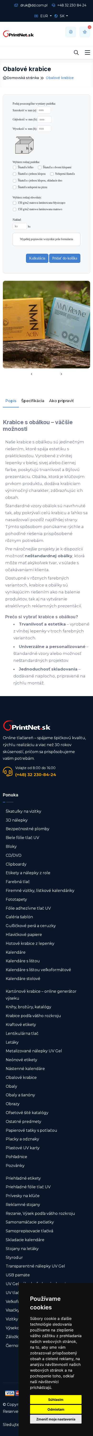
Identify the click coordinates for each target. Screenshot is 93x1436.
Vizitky (12, 1319)
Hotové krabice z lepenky (30, 943)
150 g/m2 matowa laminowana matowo (40, 209)
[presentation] (32, 374)
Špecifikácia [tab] (32, 401)
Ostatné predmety (23, 1121)
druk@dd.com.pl (33, 5)
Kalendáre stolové (23, 978)
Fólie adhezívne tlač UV (28, 908)
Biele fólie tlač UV (22, 837)
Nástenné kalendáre (25, 1068)
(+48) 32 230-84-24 (35, 774)
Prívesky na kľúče (23, 1196)
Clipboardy (16, 864)
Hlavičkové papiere (24, 934)
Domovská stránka (23, 78)
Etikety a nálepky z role (28, 873)
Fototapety (16, 899)
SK (62, 16)
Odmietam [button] (55, 1409)
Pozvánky (15, 1165)
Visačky (13, 1310)
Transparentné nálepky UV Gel (35, 1266)
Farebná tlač (18, 881)
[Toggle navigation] (87, 53)
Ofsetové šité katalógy (27, 1112)
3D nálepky (17, 820)
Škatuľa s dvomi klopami (57, 167)
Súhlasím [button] (55, 1399)
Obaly (11, 1086)
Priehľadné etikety (23, 1178)
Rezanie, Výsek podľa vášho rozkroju (40, 1213)
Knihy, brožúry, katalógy (28, 1007)
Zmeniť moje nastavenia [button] (55, 1419)
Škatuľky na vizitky (23, 811)
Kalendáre (16, 952)
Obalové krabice (21, 1077)
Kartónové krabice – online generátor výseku (41, 995)
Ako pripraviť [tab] (61, 401)
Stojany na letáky (22, 1248)
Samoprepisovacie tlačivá (29, 1231)
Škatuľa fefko (25, 167)
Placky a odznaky (22, 1139)
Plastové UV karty (23, 1148)
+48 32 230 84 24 (71, 5)
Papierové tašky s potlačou (31, 1130)
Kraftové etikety (21, 1024)
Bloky (11, 846)
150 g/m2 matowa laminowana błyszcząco (41, 202)
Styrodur (14, 1257)
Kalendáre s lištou (23, 961)
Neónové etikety (21, 1060)
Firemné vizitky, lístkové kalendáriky (40, 890)
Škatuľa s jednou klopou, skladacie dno (40, 180)
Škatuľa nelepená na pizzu (33, 187)
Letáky (12, 1042)
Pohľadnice (16, 1156)
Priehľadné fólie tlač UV (28, 1187)
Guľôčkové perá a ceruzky (31, 926)
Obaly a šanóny (20, 1095)
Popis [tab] (10, 401)
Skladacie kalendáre (25, 1240)
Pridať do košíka (64, 258)
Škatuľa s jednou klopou (32, 173)
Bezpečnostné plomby (27, 829)
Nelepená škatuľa (65, 173)
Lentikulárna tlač (22, 1033)
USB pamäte (18, 1275)
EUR (44, 16)
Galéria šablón (19, 917)
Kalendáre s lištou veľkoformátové (38, 970)
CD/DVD (13, 855)
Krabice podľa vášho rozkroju (33, 1016)
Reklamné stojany (23, 1204)
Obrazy (13, 1104)
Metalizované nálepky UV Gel (34, 1051)
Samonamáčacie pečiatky (30, 1222)
